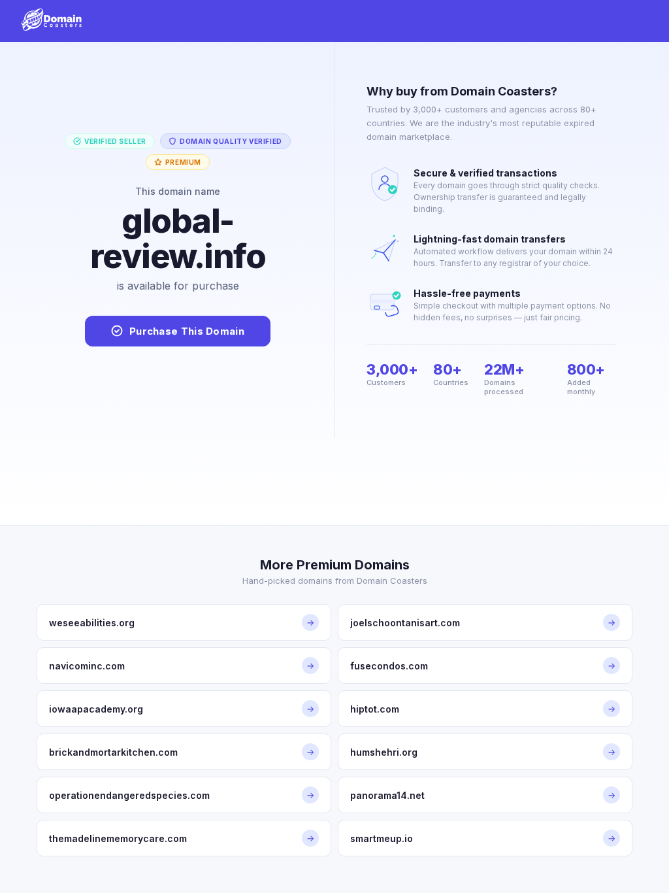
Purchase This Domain (186, 331)
